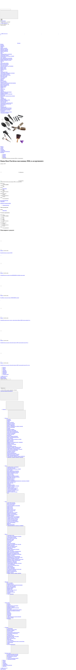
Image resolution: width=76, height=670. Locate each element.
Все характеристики (4, 200)
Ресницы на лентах (10, 486)
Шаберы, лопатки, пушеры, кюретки (14, 573)
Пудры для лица (10, 590)
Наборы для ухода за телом (12, 514)
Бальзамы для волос (4, 50)
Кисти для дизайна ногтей (12, 546)
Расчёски (2, 45)
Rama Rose (5, 188)
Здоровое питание (10, 635)
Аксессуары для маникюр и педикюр (14, 536)
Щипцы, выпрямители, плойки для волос (15, 426)
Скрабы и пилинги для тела (12, 518)
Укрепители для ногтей (11, 570)
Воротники (9, 435)
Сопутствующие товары (11, 488)
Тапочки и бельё (10, 617)
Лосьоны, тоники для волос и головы (14, 439)
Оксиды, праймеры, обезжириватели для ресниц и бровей (18, 480)
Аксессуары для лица (4, 55)
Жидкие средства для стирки (5, 108)
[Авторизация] (49, 33)
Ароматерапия (3, 98)
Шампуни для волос (4, 49)
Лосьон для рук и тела (11, 509)
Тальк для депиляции (11, 522)
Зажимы (8, 428)
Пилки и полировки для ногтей (13, 558)
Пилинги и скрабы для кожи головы (14, 447)
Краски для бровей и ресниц (5, 60)
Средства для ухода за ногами (12, 521)
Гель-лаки (9, 542)
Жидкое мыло (3, 104)
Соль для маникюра (11, 564)
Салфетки (9, 615)
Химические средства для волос (13, 454)
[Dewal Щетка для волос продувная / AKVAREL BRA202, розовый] (0, 277)
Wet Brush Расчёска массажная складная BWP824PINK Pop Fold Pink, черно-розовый (12, 275)
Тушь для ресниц (10, 593)
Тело (1, 62)
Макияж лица (3, 86)
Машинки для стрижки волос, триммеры (15, 442)
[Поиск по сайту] (9, 14)
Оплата (1, 148)
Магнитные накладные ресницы (13, 476)
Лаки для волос (10, 438)
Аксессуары (2, 88)
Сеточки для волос (10, 434)
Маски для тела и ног (11, 510)
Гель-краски (9, 541)
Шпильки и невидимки (11, 430)
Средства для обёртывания (12, 520)
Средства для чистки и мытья (6, 111)
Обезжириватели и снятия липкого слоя (14, 557)
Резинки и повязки (10, 429)
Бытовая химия (3, 106)
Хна (8, 492)
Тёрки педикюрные (11, 567)
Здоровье (2, 97)
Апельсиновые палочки (11, 537)
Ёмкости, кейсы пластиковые (6, 91)
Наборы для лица (10, 478)
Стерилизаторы (10, 566)
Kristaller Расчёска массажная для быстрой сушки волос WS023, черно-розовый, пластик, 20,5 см (14, 342)
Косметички (2, 94)
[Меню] (1, 19)
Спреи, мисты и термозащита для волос (14, 449)
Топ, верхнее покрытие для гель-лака (14, 569)
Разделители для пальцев (12, 562)
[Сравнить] (9, 241)
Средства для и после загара (12, 519)
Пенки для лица (10, 482)
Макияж (6, 581)
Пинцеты (9, 483)
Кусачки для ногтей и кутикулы (13, 549)
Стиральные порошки (4, 112)
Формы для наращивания (12, 571)
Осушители (2, 110)
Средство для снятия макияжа (12, 489)
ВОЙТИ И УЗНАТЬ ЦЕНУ (5, 203)
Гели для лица (3, 57)
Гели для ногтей (10, 540)
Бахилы (1, 89)
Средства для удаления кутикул (13, 565)
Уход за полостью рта (11, 644)
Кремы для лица (10, 473)
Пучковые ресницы (11, 484)
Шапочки (9, 618)
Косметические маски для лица (6, 59)
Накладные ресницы (11, 479)
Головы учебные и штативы (12, 436)
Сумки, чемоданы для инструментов (14, 616)
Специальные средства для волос (13, 448)
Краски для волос (3, 48)
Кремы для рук (3, 68)
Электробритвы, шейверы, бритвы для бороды (16, 456)
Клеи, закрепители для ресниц (6, 58)
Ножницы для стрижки (11, 444)
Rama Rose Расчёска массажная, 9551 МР (6, 252)
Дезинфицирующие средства (5, 107)
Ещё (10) (2, 105)
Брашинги (2, 46)
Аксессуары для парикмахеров (13, 432)
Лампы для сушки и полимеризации (14, 551)
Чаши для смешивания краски (13, 455)
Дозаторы (2, 90)
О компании (2, 150)
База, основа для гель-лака (12, 538)
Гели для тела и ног (4, 65)
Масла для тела (10, 511)
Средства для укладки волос (12, 450)
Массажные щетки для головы (13, 636)
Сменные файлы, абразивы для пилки (14, 563)
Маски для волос (10, 440)
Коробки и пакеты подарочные (6, 93)
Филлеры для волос (11, 452)
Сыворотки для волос (11, 451)
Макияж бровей (3, 85)
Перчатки (9, 612)
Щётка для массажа (10, 524)
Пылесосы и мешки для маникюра (13, 560)
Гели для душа (3, 101)
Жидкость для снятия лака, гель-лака (14, 544)
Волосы (1, 44)
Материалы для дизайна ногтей (13, 553)
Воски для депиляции (4, 64)
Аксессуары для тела (4, 63)
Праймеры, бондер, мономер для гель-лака (15, 559)
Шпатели (9, 523)
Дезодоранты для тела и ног (5, 103)
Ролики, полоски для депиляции (13, 516)
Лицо (1, 53)
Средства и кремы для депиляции (6, 66)
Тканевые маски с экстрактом (6, 54)
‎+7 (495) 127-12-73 (3, 23)
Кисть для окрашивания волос (13, 437)
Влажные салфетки (4, 100)
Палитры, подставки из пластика (13, 610)
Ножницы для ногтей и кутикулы (13, 556)
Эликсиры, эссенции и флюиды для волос (15, 457)
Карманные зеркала (4, 92)
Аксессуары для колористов (12, 431)
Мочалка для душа (10, 637)
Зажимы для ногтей (11, 545)
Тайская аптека (10, 642)
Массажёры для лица (11, 477)
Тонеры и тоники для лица (12, 491)
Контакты (2, 152)
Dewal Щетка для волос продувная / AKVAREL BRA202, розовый (9, 297)
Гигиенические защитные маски (6, 102)
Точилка (8, 592)
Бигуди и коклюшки (11, 427)
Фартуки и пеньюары (11, 433)
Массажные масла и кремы (12, 512)
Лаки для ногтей (10, 550)
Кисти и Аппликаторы (4, 84)
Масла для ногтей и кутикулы (12, 552)
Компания (5, 371)
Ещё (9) (1, 96)
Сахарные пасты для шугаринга (13, 517)
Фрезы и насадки (10, 572)
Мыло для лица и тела (11, 638)
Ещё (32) (2, 52)
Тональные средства (11, 591)
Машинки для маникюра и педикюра (14, 554)
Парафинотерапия (10, 515)
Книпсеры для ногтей (11, 547)
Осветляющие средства (11, 446)
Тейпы (8, 643)
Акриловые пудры (10, 535)
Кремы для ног (3, 67)
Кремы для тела (3, 69)
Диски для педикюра (11, 543)
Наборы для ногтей (10, 555)
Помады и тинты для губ (12, 589)
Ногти (6, 534)
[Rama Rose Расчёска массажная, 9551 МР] (0, 232)
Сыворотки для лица (11, 490)
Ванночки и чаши (10, 539)
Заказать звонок (3, 378)
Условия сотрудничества (5, 151)
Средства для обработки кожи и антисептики (15, 641)
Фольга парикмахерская (11, 453)
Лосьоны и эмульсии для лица (13, 475)
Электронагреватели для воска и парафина (15, 525)
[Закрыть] (9, 396)
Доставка (2, 149)
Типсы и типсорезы (11, 568)
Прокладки (9, 639)
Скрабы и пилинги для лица (12, 487)
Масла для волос (10, 441)
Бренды (1, 146)
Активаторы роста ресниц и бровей (7, 56)
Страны (1, 147)
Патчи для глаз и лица (11, 481)
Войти (1, 250)
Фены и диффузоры (4, 51)
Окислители (9, 445)
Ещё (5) (1, 87)
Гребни (1, 47)
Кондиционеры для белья (5, 109)
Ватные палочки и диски (5, 99)
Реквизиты (5, 372)
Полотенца (9, 613)
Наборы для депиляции (11, 513)
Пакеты (8, 611)
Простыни (9, 614)
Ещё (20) (2, 61)
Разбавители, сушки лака (12, 561)
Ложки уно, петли (10, 474)
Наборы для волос (10, 443)
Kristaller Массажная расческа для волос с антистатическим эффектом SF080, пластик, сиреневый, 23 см (15, 320)
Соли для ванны (10, 640)
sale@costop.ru (3, 377)
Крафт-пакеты (10, 548)
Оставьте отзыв (6, 374)
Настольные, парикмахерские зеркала (7, 95)
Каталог (18, 43)
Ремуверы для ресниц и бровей (13, 485)
